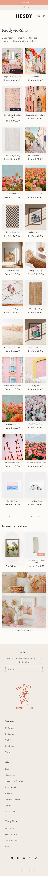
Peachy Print (35, 386)
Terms (8, 805)
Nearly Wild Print (12, 194)
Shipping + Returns (14, 781)
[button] (3, 16)
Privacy (8, 793)
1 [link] (9, 516)
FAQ (7, 769)
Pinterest (9, 728)
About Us (9, 828)
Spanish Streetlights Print (35, 115)
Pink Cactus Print (35, 347)
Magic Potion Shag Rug (12, 77)
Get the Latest (11, 834)
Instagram (9, 734)
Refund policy (11, 787)
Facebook (9, 746)
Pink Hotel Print (36, 501)
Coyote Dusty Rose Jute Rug (12, 116)
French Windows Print (12, 386)
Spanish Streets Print (35, 156)
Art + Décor (22, 630)
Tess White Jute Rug (12, 156)
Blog (7, 846)
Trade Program (12, 840)
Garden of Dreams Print (35, 194)
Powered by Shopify (29, 870)
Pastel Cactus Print (36, 424)
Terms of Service (12, 799)
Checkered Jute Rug (12, 232)
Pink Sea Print (12, 501)
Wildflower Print (12, 424)
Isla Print (35, 77)
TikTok (8, 740)
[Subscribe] (40, 670)
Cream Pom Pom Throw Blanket (36, 561)
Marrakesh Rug (12, 309)
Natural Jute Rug (35, 309)
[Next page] (38, 516)
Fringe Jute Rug (36, 271)
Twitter (8, 752)
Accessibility (11, 811)
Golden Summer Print (12, 347)
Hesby (20, 870)
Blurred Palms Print (12, 463)
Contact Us (10, 775)
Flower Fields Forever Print (36, 463)
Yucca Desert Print (12, 271)
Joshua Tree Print (35, 232)
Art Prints (11, 566)
